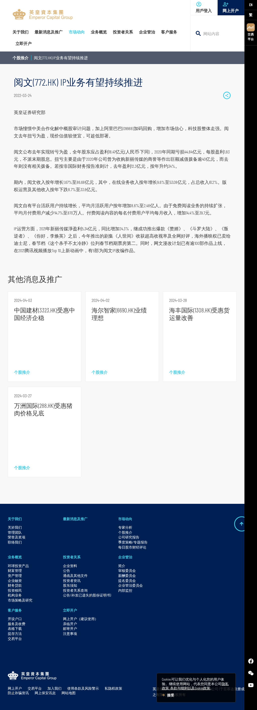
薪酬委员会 (127, 575)
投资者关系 (72, 557)
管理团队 (15, 532)
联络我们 (15, 542)
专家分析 (125, 527)
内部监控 (125, 590)
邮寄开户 (70, 628)
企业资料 (70, 566)
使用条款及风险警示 (83, 688)
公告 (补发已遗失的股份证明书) (87, 595)
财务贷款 (15, 585)
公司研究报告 (128, 537)
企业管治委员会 (130, 585)
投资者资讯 (72, 580)
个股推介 (21, 57)
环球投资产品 (18, 566)
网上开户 (231, 10)
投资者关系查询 (75, 590)
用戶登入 (204, 10)
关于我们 (15, 519)
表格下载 (15, 628)
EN (250, 5)
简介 (121, 566)
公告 (66, 570)
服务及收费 (16, 624)
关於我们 (15, 527)
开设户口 (15, 619)
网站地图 (68, 693)
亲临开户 (70, 624)
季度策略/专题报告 (133, 542)
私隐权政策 (113, 688)
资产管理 (15, 575)
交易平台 (251, 36)
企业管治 (125, 557)
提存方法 (15, 633)
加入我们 (54, 688)
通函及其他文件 (75, 575)
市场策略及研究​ (20, 600)
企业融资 (15, 580)
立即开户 (70, 610)
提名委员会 (127, 580)
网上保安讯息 (45, 693)
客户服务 (15, 610)
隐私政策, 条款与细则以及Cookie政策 (195, 686)
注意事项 (70, 633)
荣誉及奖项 (16, 537)
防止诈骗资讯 (18, 693)
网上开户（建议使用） (80, 619)
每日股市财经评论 (132, 547)
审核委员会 (127, 570)
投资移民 (15, 590)
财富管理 (15, 570)
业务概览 (15, 557)
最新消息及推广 (75, 519)
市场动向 (125, 519)
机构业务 (15, 595)
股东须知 (70, 585)
